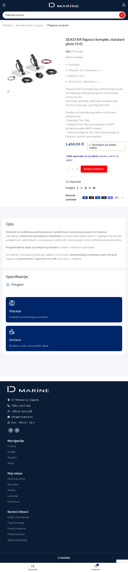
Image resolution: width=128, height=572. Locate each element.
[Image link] (28, 388)
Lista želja (13, 496)
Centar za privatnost (18, 517)
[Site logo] (64, 4)
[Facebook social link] (77, 188)
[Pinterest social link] (86, 188)
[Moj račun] (123, 5)
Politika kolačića (16, 534)
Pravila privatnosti (17, 528)
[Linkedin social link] (90, 188)
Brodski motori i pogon (30, 25)
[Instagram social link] (17, 430)
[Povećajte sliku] (8, 91)
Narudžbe (13, 484)
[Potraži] (122, 15)
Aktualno (12, 457)
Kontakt (12, 452)
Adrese (11, 490)
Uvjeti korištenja (16, 523)
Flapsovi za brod (58, 25)
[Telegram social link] (94, 188)
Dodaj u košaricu (94, 169)
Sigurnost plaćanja (17, 540)
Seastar (78, 57)
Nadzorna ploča (16, 478)
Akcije (11, 463)
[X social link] (81, 188)
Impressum (14, 501)
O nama (12, 446)
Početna (7, 25)
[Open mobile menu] (4, 5)
